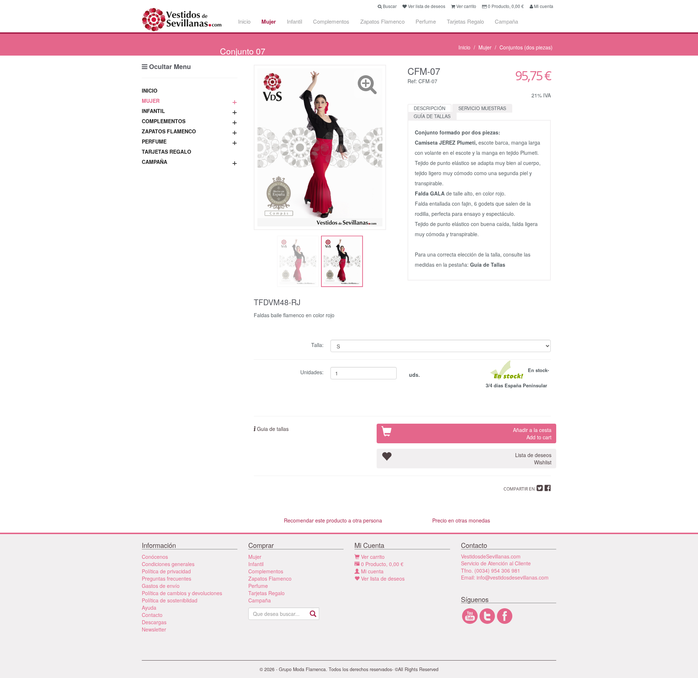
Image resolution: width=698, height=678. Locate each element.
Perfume (426, 21)
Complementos (331, 21)
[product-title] (320, 147)
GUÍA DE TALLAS (432, 116)
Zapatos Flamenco (382, 21)
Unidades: (312, 371)
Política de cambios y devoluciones (182, 593)
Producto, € (382, 564)
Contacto (152, 614)
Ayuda (149, 607)
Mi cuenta (372, 571)
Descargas (154, 622)
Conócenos (155, 556)
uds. (414, 374)
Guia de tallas (272, 428)
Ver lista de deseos (382, 578)
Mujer (268, 21)
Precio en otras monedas (461, 520)
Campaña (506, 21)
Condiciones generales (168, 564)
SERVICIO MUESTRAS (482, 108)
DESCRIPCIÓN (429, 108)
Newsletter (154, 629)
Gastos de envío (161, 585)
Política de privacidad (166, 571)
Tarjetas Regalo (465, 21)
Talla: (318, 344)
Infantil (294, 21)
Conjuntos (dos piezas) (526, 47)
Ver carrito (372, 556)
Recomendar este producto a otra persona (333, 520)
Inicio (244, 21)
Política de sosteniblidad (169, 600)
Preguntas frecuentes (166, 578)
